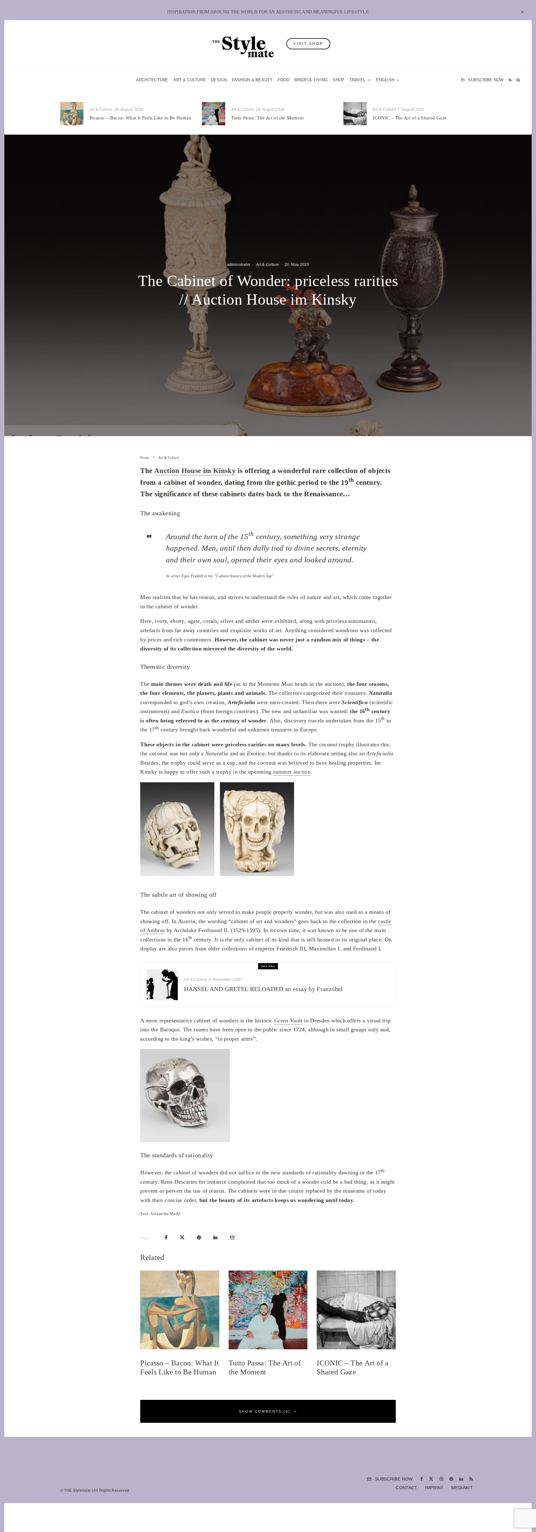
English (331, 839)
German (331, 827)
